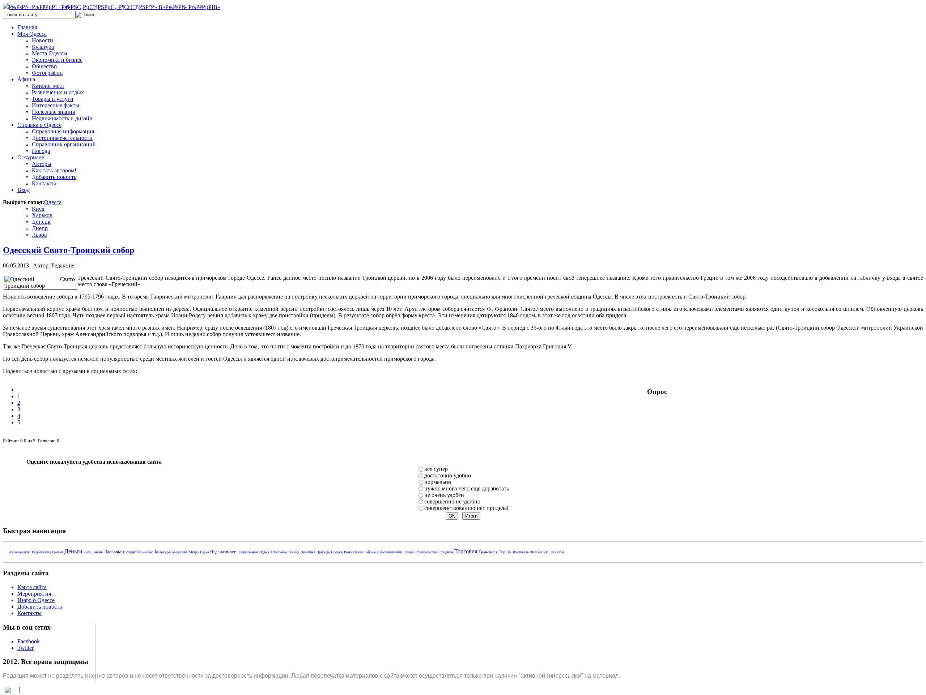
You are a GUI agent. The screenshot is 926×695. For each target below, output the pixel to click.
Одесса (52, 202)
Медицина (179, 552)
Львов (39, 235)
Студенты (445, 552)
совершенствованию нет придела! (466, 508)
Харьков (42, 215)
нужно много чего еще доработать (466, 488)
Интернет (130, 552)
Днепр (40, 228)
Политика (308, 552)
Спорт (408, 552)
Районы (370, 552)
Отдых (264, 552)
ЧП (545, 552)
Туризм (505, 552)
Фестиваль (521, 552)
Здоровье (113, 551)
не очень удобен (444, 495)
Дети (87, 552)
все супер (436, 469)
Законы (98, 552)
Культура (163, 552)
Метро (194, 552)
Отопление (279, 552)
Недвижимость (223, 551)
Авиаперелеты (19, 552)
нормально (437, 482)
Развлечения (353, 552)
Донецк (41, 222)
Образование (248, 552)
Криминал (145, 552)
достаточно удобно (447, 475)
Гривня (57, 552)
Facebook (28, 641)
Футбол (536, 552)
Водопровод (41, 552)
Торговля (465, 551)
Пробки (337, 552)
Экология (557, 552)
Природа (323, 552)
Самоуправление (389, 552)
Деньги (73, 551)
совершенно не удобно (452, 501)
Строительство (426, 552)
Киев (38, 209)
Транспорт (488, 552)
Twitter (25, 648)
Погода (293, 552)
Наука (204, 552)
